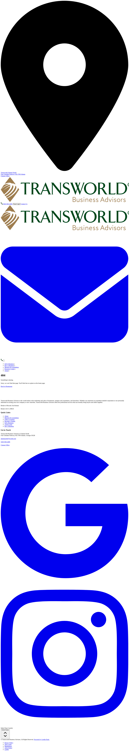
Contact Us (24, 204)
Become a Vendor (10, 421)
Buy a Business (9, 426)
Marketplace (8, 746)
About (6, 416)
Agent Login (8, 424)
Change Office (5, 176)
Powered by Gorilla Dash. (41, 739)
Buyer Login (16, 204)
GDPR (7, 749)
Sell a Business (9, 423)
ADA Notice (8, 748)
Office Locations (10, 419)
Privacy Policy (9, 743)
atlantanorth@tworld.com (8, 438)
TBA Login (8, 744)
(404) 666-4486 (5, 442)
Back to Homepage (6, 386)
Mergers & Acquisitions (12, 418)
